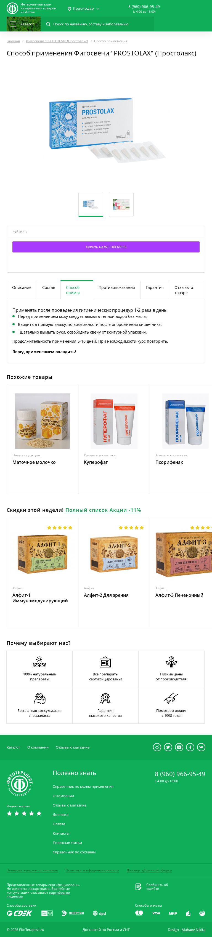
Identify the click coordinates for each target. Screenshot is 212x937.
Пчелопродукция (26, 455)
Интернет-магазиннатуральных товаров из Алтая (38, 8)
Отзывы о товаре (183, 290)
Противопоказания (117, 287)
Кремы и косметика (100, 455)
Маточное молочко (34, 462)
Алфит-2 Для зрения (106, 595)
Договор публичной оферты (149, 870)
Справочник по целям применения (83, 786)
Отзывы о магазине (72, 747)
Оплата (59, 824)
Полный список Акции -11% (103, 510)
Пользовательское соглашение (32, 870)
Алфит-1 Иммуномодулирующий (40, 598)
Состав (48, 287)
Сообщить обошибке (157, 887)
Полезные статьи (67, 842)
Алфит (17, 588)
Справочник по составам (74, 852)
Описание (21, 287)
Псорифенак (169, 462)
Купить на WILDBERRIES (106, 246)
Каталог (13, 747)
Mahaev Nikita (193, 929)
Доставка (60, 814)
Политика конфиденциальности (92, 870)
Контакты (61, 833)
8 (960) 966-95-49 (144, 6)
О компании (38, 747)
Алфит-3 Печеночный (179, 595)
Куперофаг (96, 462)
